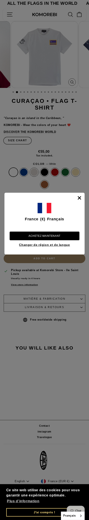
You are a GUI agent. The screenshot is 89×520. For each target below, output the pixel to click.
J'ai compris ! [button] (44, 512)
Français (69, 515)
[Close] (79, 198)
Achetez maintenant (44, 235)
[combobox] (73, 516)
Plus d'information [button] (23, 501)
